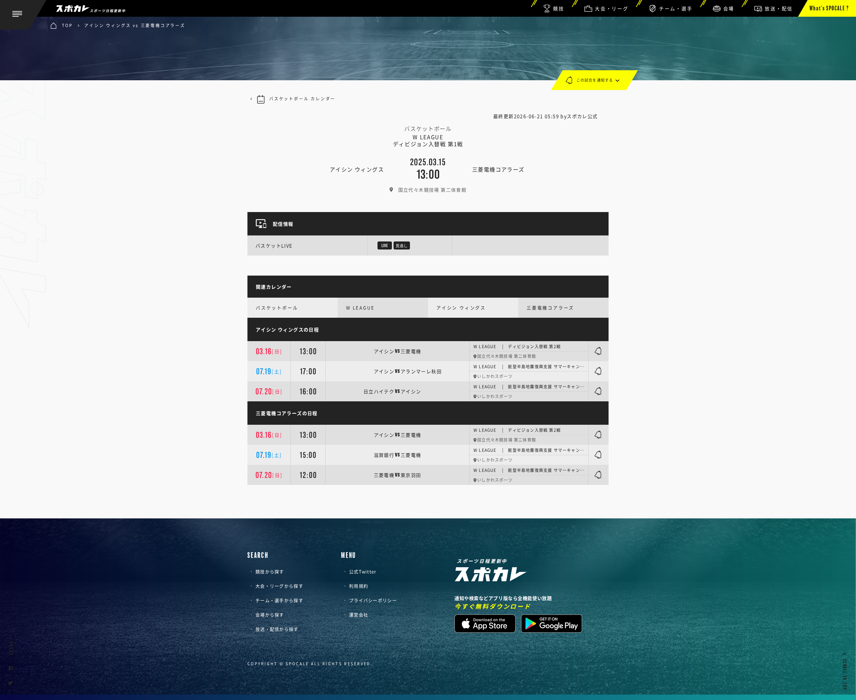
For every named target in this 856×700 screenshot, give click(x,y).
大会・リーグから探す (279, 586)
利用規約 (358, 586)
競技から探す (269, 571)
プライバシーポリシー (373, 600)
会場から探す (269, 614)
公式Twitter (363, 571)
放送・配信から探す (277, 629)
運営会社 (358, 614)
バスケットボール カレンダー (302, 99)
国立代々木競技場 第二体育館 (432, 189)
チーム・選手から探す (279, 600)
